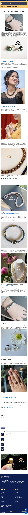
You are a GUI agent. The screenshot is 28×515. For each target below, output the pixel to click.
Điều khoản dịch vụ (17, 501)
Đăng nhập (21, 0)
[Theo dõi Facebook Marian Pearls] (1, 488)
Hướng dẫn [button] (17, 489)
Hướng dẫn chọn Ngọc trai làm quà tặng (8, 407)
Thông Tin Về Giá (3, 501)
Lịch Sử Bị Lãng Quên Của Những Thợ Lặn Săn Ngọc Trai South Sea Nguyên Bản (14, 447)
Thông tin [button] (3, 489)
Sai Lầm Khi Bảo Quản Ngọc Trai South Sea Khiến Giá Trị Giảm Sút (12, 433)
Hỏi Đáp (2, 497)
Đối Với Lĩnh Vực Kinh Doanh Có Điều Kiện (6, 506)
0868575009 (2, 0)
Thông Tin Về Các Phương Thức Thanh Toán (6, 505)
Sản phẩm (2, 492)
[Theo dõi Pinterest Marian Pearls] (6, 488)
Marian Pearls (11, 405)
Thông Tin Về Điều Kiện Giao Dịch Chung (5, 502)
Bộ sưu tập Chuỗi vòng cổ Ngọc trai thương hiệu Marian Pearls (11, 176)
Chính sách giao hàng (17, 492)
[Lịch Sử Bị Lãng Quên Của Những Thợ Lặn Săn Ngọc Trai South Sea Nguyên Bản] (2, 449)
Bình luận (3, 428)
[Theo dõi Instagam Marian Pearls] (4, 488)
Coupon (2, 496)
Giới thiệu (2, 493)
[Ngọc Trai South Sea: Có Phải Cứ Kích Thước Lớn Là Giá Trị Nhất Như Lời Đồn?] (2, 444)
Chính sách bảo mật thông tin (18, 497)
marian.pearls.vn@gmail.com (8, 0)
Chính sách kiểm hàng (17, 493)
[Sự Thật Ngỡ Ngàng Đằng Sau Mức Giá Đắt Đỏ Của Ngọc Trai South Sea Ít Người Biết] (2, 439)
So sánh (1, 513)
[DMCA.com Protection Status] (12, 511)
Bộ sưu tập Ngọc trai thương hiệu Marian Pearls (9, 140)
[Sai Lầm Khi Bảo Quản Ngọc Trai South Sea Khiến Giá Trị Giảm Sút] (2, 434)
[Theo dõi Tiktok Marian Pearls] (8, 488)
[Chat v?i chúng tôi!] (26, 513)
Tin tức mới (3, 431)
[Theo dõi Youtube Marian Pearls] (3, 488)
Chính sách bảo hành (17, 496)
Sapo (4, 512)
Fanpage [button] (16, 504)
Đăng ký (23, 0)
